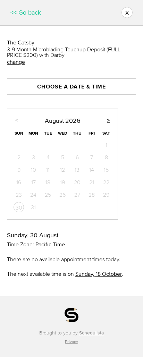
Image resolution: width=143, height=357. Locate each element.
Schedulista (91, 332)
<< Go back (25, 12)
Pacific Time (50, 244)
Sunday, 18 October (98, 274)
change (16, 62)
